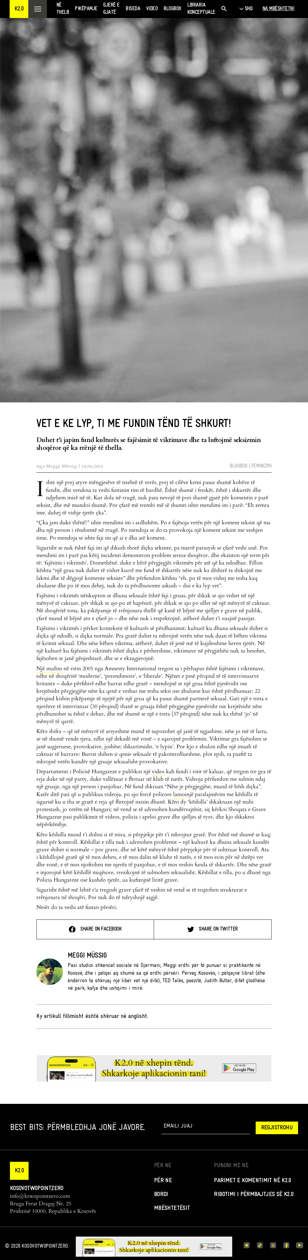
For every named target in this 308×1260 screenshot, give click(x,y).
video (158, 771)
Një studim (49, 668)
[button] (19, 9)
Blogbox (238, 466)
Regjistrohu (277, 1128)
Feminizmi (261, 466)
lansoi (179, 794)
